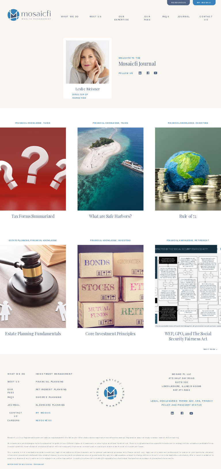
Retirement (202, 240)
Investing (202, 123)
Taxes (46, 123)
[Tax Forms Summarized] (33, 169)
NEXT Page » (210, 349)
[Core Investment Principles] (110, 286)
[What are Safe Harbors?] (110, 169)
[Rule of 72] (188, 169)
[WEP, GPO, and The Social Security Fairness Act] (188, 286)
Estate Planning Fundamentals (33, 333)
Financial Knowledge (29, 123)
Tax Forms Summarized (33, 216)
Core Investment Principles (110, 333)
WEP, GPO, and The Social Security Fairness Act (188, 336)
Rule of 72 (188, 216)
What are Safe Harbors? (110, 216)
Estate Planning (19, 240)
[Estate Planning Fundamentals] (33, 286)
